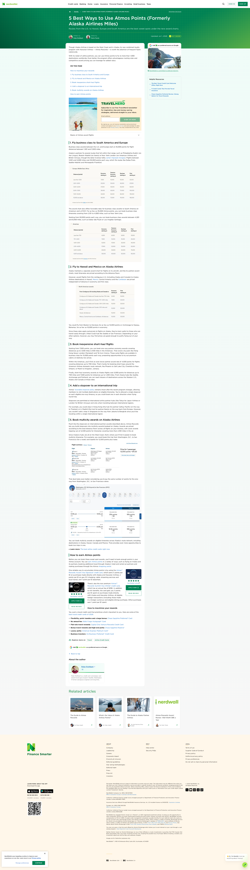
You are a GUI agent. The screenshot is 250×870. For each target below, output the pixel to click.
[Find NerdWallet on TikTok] (201, 789)
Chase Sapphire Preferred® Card (120, 618)
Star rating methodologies (115, 765)
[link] (105, 71)
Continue (38, 863)
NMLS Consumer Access (113, 794)
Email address (105, 116)
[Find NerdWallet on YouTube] (190, 789)
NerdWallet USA (114, 860)
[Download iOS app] (33, 791)
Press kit (109, 773)
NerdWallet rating (133, 583)
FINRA (159, 821)
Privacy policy (190, 753)
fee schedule (153, 824)
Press (108, 770)
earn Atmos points (95, 562)
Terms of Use (120, 126)
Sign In (232, 4)
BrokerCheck (168, 824)
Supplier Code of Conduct (195, 750)
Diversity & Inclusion (113, 759)
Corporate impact (112, 756)
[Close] (247, 854)
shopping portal (105, 566)
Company (109, 748)
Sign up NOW (130, 119)
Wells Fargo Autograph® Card (94, 621)
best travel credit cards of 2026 (81, 614)
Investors (109, 776)
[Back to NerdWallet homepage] (70, 12)
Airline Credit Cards (102, 640)
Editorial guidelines (113, 762)
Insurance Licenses (174, 802)
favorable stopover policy (84, 390)
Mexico (95, 279)
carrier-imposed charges (115, 158)
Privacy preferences (193, 759)
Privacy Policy (115, 127)
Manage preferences (22, 863)
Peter (87, 667)
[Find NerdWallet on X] (187, 789)
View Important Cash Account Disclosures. (128, 829)
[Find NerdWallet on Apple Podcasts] (198, 789)
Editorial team (111, 767)
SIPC (163, 821)
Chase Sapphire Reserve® (114, 628)
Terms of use (190, 748)
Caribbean (122, 279)
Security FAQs (151, 750)
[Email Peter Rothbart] (82, 669)
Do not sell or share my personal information (201, 762)
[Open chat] (245, 865)
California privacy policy (194, 756)
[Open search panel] (223, 4)
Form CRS (151, 822)
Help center (150, 748)
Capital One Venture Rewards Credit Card (107, 625)
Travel (76, 11)
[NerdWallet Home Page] (9, 4)
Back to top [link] (75, 654)
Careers (109, 753)
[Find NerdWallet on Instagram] (194, 789)
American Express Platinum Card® (95, 631)
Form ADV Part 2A (159, 822)
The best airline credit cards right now (95, 549)
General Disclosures (143, 824)
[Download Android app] (47, 791)
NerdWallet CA (131, 860)
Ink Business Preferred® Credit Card (100, 634)
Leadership (110, 750)
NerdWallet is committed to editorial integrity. (164, 71)
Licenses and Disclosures (129, 794)
